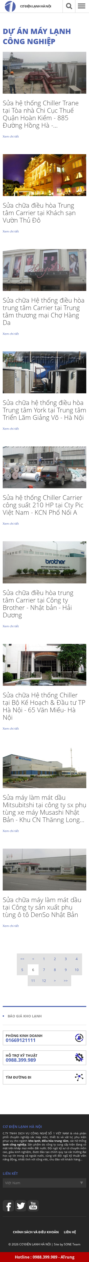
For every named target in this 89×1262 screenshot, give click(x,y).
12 (44, 980)
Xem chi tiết (11, 136)
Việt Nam (12, 1182)
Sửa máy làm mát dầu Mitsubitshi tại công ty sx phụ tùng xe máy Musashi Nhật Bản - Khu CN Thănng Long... (44, 808)
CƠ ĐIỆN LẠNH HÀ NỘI (35, 1244)
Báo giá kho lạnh (25, 1016)
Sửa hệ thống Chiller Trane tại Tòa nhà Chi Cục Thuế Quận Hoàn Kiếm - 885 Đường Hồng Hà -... (41, 114)
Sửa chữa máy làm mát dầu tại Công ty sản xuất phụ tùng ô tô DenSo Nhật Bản (42, 907)
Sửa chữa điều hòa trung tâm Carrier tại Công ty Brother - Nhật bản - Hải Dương (38, 603)
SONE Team (72, 1244)
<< (22, 958)
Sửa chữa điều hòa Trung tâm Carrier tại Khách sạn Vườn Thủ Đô (39, 213)
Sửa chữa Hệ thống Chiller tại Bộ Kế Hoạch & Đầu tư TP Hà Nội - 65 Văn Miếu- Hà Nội (44, 706)
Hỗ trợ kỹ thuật (21, 1058)
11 (33, 980)
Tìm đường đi (18, 1077)
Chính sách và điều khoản (36, 1232)
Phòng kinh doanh (24, 1038)
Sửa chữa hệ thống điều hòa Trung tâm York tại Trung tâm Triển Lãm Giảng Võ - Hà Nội (44, 410)
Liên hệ (70, 1232)
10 (77, 969)
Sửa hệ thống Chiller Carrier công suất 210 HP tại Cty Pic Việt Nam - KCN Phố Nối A (43, 505)
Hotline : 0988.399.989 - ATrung (44, 1257)
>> (66, 980)
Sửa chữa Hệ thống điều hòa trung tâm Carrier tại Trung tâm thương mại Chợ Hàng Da (44, 311)
